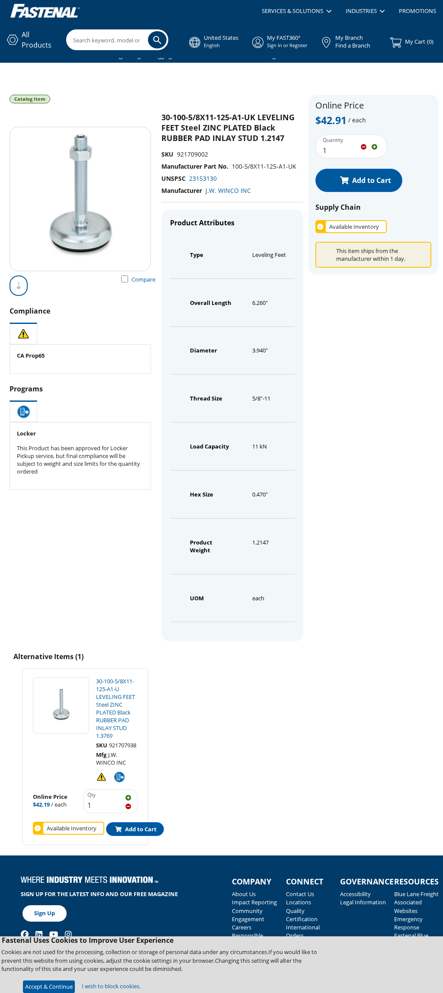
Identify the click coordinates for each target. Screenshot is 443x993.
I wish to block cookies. (111, 986)
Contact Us (300, 894)
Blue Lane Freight (416, 894)
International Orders (303, 931)
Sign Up (44, 913)
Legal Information (363, 902)
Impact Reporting (254, 902)
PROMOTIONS (417, 11)
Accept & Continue (49, 986)
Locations (298, 902)
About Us (244, 894)
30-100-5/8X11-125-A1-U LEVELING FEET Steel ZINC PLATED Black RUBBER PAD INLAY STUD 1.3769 (115, 708)
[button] (296, 11)
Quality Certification (302, 915)
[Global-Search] (157, 39)
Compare (143, 279)
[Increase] (374, 146)
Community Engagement (248, 915)
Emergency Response (408, 923)
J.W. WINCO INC (228, 190)
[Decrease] (363, 146)
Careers (241, 927)
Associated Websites (408, 906)
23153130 (203, 178)
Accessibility (355, 894)
